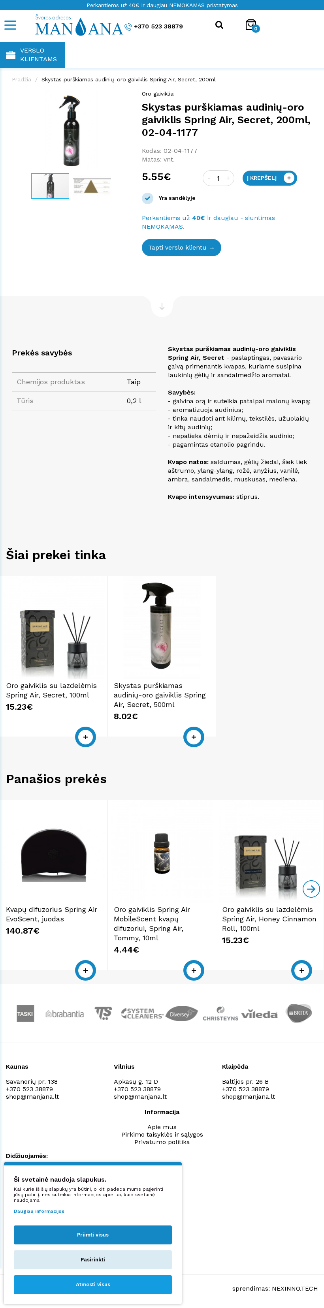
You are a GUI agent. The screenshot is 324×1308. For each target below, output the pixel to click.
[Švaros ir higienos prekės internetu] (69, 24)
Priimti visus (93, 1235)
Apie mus (162, 1127)
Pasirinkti (93, 1260)
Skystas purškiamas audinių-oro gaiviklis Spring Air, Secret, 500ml (160, 694)
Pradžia (21, 79)
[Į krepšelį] (85, 737)
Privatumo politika (162, 1142)
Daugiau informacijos (39, 1211)
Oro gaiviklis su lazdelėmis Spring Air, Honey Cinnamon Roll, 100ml (269, 918)
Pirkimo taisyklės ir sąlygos (162, 1134)
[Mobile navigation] (10, 25)
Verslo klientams (38, 55)
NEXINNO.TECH (295, 1288)
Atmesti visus (93, 1284)
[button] (123, 97)
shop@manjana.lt (32, 1096)
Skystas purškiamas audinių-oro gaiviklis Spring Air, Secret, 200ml (128, 79)
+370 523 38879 (158, 26)
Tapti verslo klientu (177, 247)
